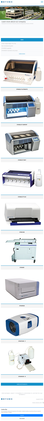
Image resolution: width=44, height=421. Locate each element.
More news (22, 54)
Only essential (22, 418)
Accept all (22, 415)
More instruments (22, 384)
